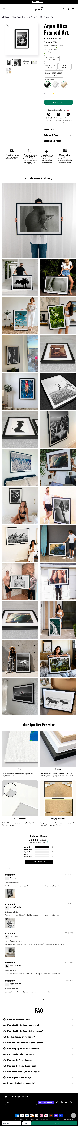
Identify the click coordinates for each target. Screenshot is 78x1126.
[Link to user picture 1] (10, 893)
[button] (4, 9)
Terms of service (56, 1119)
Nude (31, 17)
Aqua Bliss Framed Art (45, 17)
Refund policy (45, 1119)
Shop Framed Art (19, 17)
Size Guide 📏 (49, 94)
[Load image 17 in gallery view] (26, 62)
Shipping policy (68, 1119)
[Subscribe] (34, 1102)
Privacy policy (35, 1119)
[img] (10, 875)
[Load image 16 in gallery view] (17, 62)
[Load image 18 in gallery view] (34, 62)
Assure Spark (24, 1119)
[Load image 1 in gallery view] (9, 62)
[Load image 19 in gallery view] (9, 71)
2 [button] (37, 1000)
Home (6, 17)
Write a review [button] (39, 862)
